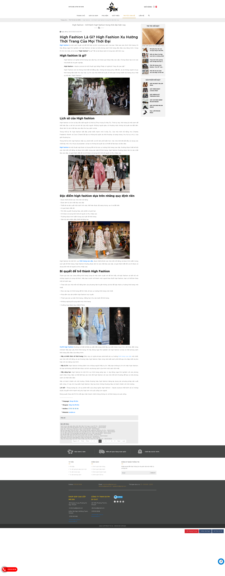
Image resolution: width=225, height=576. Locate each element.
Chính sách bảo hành (98, 469)
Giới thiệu (115, 15)
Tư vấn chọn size (75, 472)
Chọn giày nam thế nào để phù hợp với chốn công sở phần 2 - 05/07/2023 (83, 427)
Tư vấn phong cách (75, 474)
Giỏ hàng (150, 7)
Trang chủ (81, 15)
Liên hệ (141, 15)
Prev (87, 441)
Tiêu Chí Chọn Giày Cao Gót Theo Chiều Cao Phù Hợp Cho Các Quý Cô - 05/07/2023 (86, 438)
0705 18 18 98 (11, 569)
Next (118, 441)
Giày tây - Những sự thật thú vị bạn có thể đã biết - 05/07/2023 (80, 429)
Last (124, 441)
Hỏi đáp (72, 466)
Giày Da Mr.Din (74, 405)
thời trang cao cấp (124, 356)
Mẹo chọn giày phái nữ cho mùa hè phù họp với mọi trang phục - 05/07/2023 (84, 436)
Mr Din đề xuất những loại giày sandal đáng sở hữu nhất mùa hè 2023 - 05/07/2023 (86, 433)
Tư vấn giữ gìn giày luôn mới (78, 469)
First (82, 441)
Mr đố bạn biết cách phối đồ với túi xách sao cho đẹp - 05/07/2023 (81, 434)
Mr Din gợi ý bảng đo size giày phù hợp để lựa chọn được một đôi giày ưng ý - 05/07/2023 (88, 431)
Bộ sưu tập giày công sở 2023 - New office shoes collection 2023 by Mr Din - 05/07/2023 (88, 430)
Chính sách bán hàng (98, 466)
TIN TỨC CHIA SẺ (129, 15)
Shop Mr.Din (74, 401)
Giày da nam (93, 15)
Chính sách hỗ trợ (97, 474)
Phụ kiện (105, 15)
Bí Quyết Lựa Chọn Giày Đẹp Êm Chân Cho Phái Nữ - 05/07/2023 (80, 437)
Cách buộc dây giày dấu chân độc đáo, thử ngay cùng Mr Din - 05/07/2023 (83, 426)
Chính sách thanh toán (99, 472)
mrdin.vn (72, 412)
